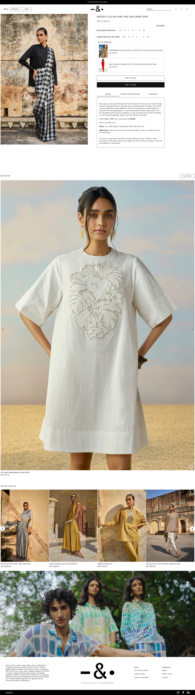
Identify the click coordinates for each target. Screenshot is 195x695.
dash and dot (92, 683)
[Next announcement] (190, 2)
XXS (120, 30)
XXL (144, 30)
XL (139, 30)
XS (125, 30)
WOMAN (15, 9)
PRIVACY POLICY (167, 674)
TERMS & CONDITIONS (141, 678)
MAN (27, 9)
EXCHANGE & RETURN (141, 670)
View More (187, 176)
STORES (164, 670)
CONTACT (165, 678)
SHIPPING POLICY (139, 674)
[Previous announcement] (4, 2)
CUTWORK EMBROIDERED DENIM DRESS (15, 473)
